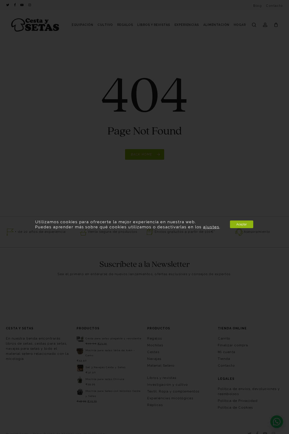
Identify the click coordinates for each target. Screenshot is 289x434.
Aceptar (241, 224)
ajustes (211, 227)
